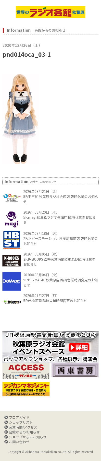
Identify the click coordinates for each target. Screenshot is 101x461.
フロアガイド (19, 417)
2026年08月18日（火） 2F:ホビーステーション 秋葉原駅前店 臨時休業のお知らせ (60, 238)
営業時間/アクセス (23, 427)
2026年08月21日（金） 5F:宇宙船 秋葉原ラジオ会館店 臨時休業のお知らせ (60, 196)
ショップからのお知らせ (28, 436)
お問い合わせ (19, 441)
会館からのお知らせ (24, 432)
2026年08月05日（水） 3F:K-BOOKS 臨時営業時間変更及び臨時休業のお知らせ (59, 259)
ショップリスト (21, 422)
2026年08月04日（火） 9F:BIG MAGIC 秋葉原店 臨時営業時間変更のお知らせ (60, 279)
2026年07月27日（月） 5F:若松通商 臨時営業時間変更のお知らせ (55, 298)
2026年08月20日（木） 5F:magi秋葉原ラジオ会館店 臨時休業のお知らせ (59, 217)
